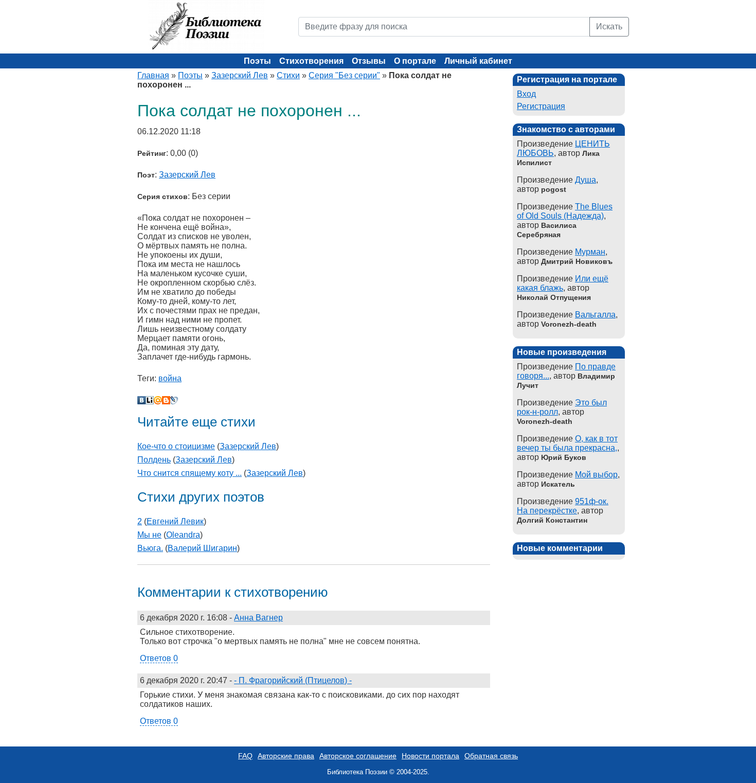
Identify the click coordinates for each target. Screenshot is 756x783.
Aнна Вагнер (258, 617)
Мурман (590, 251)
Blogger (166, 400)
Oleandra (183, 534)
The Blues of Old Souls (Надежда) (565, 211)
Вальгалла (595, 314)
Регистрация (541, 106)
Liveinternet (150, 400)
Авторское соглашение (358, 756)
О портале (415, 61)
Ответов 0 (159, 658)
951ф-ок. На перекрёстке (562, 506)
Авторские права (286, 756)
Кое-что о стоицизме (176, 446)
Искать (609, 26)
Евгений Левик (175, 521)
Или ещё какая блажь (562, 283)
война (170, 378)
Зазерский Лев (239, 75)
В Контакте (141, 400)
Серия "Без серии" (344, 75)
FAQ (245, 756)
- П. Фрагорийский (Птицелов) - (293, 680)
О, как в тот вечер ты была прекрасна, (567, 443)
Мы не (149, 534)
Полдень (154, 459)
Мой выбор (596, 474)
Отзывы (369, 61)
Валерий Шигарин (202, 548)
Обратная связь (491, 756)
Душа (585, 179)
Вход (526, 94)
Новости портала (430, 756)
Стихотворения (311, 61)
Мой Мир (158, 400)
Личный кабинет (478, 61)
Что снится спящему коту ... (189, 473)
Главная (153, 75)
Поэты (257, 61)
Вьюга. (150, 548)
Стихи (288, 75)
